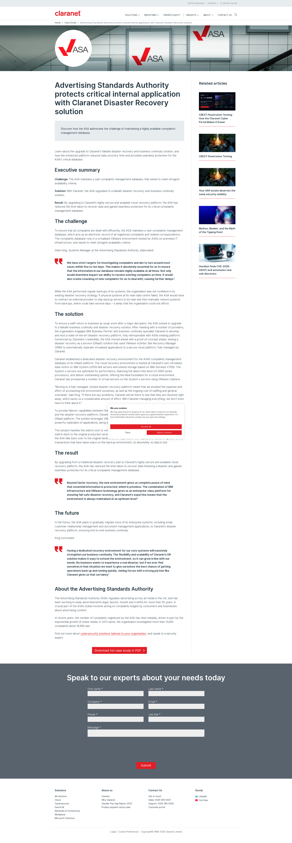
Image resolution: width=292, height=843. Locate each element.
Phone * (92, 714)
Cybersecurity (62, 803)
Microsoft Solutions (65, 818)
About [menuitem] (207, 15)
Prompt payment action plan (116, 807)
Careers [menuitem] (212, 3)
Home (58, 22)
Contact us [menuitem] (225, 15)
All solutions (61, 796)
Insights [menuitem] (191, 15)
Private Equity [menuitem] (172, 15)
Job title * (154, 714)
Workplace (60, 814)
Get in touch (154, 796)
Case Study (70, 22)
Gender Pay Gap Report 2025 (117, 803)
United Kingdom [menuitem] (196, 3)
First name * (95, 689)
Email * (152, 701)
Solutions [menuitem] (131, 15)
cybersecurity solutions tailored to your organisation (113, 633)
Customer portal (156, 807)
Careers (106, 796)
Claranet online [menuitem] (228, 3)
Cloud (58, 800)
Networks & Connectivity (67, 811)
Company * (95, 701)
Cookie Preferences (128, 831)
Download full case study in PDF (117, 650)
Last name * (155, 689)
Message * (94, 727)
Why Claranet (108, 800)
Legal (113, 831)
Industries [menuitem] (150, 15)
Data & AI (59, 807)
